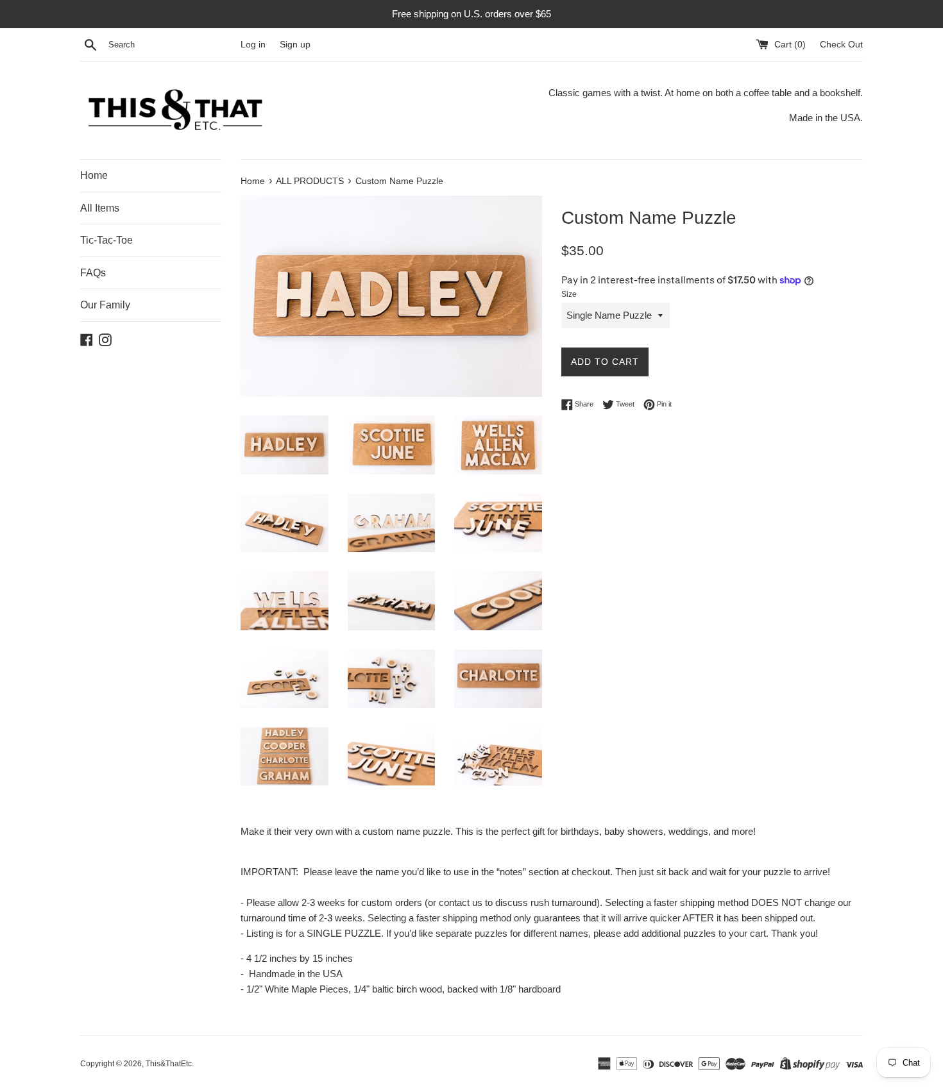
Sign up (295, 44)
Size (569, 294)
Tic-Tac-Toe (106, 240)
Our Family (105, 304)
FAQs (93, 272)
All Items (99, 208)
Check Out (841, 44)
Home (94, 175)
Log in (253, 44)
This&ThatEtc (169, 1063)
